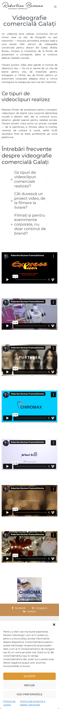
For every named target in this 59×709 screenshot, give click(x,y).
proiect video (19, 64)
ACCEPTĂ (29, 676)
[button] (54, 624)
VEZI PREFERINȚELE (29, 694)
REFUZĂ (29, 685)
